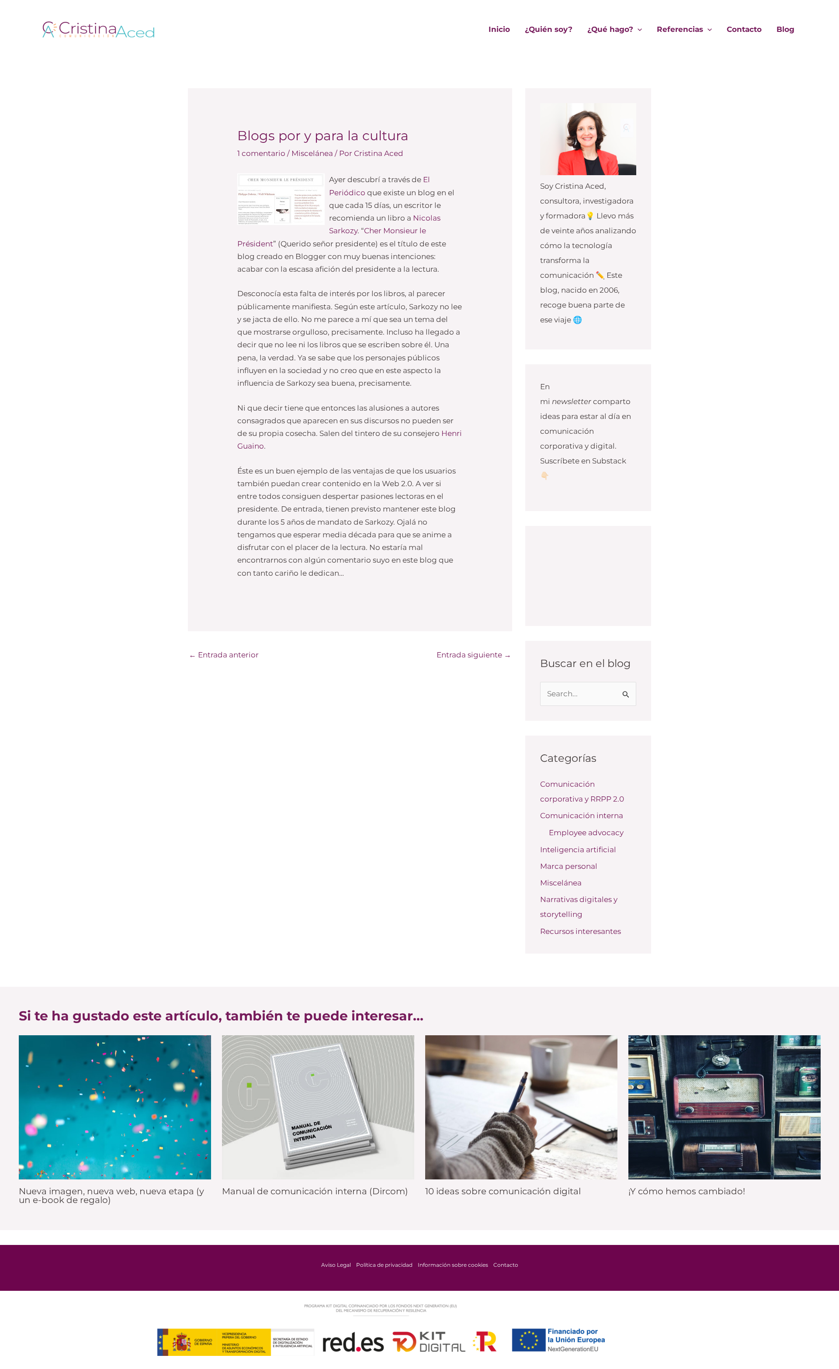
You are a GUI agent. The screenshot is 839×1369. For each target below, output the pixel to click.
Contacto (744, 29)
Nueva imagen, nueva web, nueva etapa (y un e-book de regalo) (111, 1195)
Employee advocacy (586, 832)
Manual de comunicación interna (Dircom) (315, 1191)
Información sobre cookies (453, 1265)
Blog (785, 29)
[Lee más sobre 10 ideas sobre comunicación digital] (521, 1106)
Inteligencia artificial (578, 849)
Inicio (499, 29)
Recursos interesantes (580, 931)
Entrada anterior (224, 654)
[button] (637, 29)
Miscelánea (312, 153)
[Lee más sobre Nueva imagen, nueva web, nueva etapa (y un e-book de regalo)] (115, 1106)
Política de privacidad (384, 1265)
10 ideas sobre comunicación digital (503, 1191)
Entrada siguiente (474, 654)
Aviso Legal (336, 1265)
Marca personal (568, 866)
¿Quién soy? (548, 29)
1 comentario (261, 153)
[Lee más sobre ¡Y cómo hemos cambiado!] (724, 1106)
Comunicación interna (581, 815)
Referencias (680, 29)
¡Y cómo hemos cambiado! (686, 1191)
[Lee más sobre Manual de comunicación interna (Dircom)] (318, 1106)
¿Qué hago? (610, 29)
